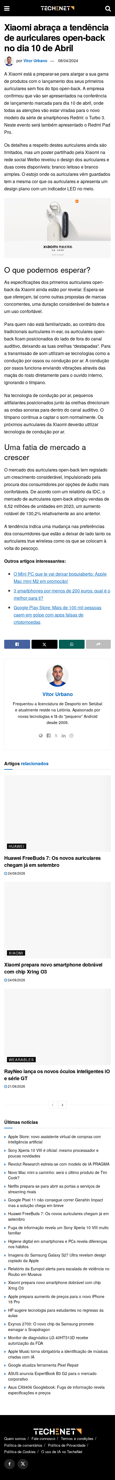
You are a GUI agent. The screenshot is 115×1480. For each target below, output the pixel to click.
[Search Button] (108, 8)
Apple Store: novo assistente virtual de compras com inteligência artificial (54, 1139)
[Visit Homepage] (57, 8)
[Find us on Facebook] (9, 1464)
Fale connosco (43, 1438)
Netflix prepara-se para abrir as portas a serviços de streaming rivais (54, 1188)
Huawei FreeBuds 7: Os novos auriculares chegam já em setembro (52, 861)
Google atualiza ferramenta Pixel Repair (43, 1365)
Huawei (17, 846)
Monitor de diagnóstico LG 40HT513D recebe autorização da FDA (48, 1340)
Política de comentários (23, 1445)
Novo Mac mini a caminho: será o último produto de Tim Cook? (57, 1175)
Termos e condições (77, 1438)
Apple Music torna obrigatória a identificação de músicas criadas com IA (58, 1354)
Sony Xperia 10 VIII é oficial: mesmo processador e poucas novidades (53, 1153)
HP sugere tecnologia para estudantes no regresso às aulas (56, 1312)
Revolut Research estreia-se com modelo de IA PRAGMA (58, 1164)
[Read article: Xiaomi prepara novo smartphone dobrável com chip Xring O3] (57, 920)
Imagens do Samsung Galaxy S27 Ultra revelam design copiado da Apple (57, 1257)
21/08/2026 (16, 1086)
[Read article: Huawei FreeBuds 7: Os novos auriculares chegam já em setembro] (57, 813)
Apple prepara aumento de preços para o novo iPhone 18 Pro (56, 1299)
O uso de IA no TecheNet (61, 1451)
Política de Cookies (20, 1451)
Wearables (21, 1059)
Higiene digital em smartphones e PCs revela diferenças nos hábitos (57, 1244)
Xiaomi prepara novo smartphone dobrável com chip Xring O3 (53, 968)
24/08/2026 (16, 873)
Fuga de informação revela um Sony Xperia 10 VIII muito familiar (58, 1230)
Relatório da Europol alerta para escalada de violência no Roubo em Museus (58, 1271)
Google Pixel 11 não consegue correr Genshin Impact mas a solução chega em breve (55, 1202)
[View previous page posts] (52, 1105)
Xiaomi (16, 953)
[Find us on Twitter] (23, 1464)
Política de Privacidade (66, 1445)
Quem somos (15, 1438)
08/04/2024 (68, 60)
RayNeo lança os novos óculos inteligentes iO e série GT (57, 1075)
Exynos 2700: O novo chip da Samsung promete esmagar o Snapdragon (51, 1326)
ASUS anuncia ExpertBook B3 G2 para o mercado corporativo (52, 1376)
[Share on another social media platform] (98, 644)
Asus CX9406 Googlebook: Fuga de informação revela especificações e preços (56, 1389)
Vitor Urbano (35, 60)
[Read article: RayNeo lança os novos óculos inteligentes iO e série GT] (57, 1027)
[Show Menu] (6, 8)
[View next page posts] (62, 1105)
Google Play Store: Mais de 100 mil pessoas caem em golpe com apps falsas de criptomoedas (57, 614)
